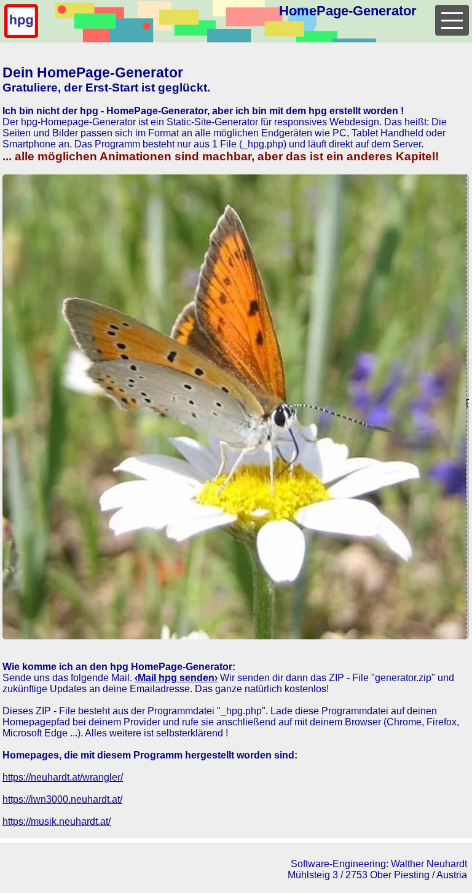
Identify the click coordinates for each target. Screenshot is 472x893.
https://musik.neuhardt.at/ (56, 821)
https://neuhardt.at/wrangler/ (62, 777)
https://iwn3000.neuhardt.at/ (62, 799)
